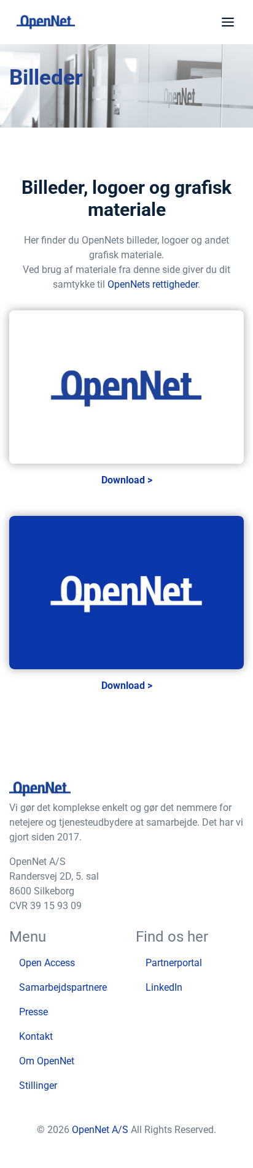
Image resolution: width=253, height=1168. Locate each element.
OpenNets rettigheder (152, 284)
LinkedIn (164, 987)
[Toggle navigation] (225, 22)
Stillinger (38, 1085)
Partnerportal (174, 963)
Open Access (47, 963)
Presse (33, 1012)
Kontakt (36, 1036)
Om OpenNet (46, 1061)
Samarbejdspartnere (63, 987)
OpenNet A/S (101, 1129)
